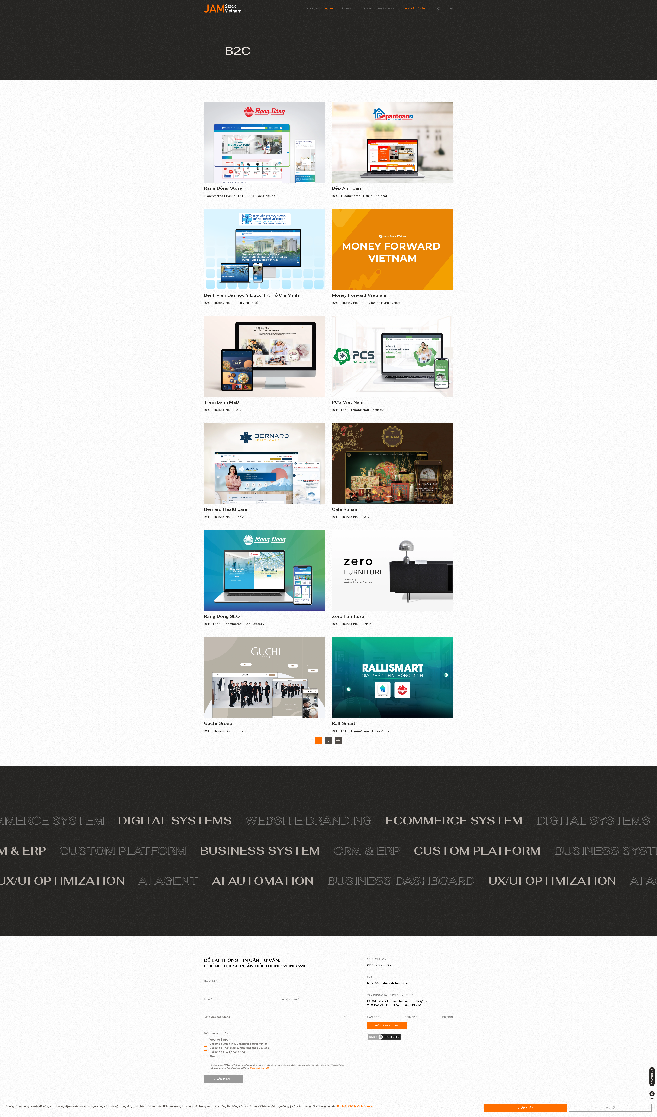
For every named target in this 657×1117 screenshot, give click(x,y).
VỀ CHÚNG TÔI (348, 8)
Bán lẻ (230, 196)
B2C (250, 196)
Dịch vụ (239, 517)
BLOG (367, 8)
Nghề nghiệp (390, 303)
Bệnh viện (241, 303)
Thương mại (380, 731)
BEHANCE (411, 1017)
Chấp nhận (526, 1107)
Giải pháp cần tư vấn (217, 1033)
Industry (378, 410)
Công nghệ (370, 303)
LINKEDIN (447, 1017)
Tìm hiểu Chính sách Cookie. (355, 1106)
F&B (237, 410)
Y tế (255, 303)
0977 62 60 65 (379, 965)
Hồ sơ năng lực (387, 1025)
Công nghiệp (266, 196)
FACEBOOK (374, 1017)
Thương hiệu (222, 303)
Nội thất (381, 196)
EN (451, 8)
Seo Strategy (254, 624)
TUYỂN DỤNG (386, 8)
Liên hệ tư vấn (414, 8)
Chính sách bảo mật (259, 1068)
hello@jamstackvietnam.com (388, 983)
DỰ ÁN (329, 8)
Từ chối (610, 1107)
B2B (241, 196)
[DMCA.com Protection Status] (410, 1037)
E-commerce (213, 196)
